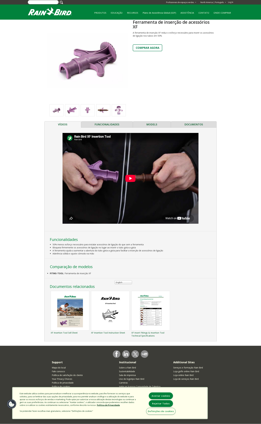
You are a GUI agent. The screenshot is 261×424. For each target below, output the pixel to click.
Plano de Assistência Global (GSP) (159, 12)
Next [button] (119, 110)
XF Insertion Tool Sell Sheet (64, 332)
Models (151, 124)
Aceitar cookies (161, 395)
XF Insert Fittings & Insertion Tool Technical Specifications (147, 334)
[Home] (53, 11)
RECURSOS (131, 13)
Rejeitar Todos (160, 403)
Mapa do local (59, 367)
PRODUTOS (99, 13)
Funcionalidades (107, 124)
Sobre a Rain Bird (127, 367)
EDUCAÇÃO (115, 13)
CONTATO (203, 12)
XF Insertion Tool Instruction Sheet (108, 332)
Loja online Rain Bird (183, 375)
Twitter (135, 354)
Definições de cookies (161, 411)
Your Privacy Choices (62, 378)
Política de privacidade (63, 382)
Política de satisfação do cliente (67, 375)
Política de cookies (61, 386)
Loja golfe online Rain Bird (186, 371)
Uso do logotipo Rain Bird (131, 378)
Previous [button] (56, 110)
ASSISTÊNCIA (187, 12)
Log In (230, 2)
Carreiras (123, 382)
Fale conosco (58, 371)
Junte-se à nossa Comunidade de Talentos (140, 386)
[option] (72, 110)
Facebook (116, 354)
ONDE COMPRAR (221, 13)
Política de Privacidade (108, 405)
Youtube (144, 354)
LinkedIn (126, 354)
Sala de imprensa (127, 375)
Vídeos (62, 124)
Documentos (193, 124)
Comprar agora (147, 48)
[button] (87, 60)
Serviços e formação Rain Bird (188, 367)
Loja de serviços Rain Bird (186, 378)
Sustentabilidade (127, 371)
